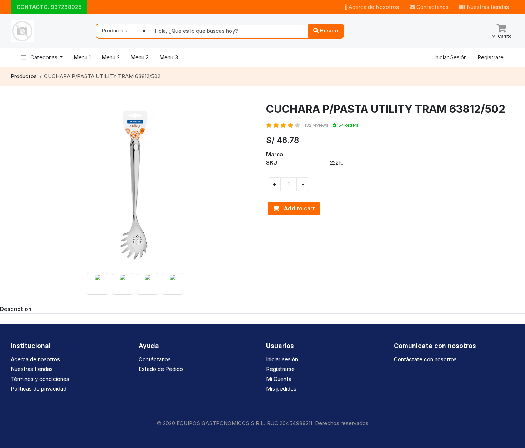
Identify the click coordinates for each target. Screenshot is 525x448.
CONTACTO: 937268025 (49, 7)
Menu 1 (82, 57)
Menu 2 (110, 57)
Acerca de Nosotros (373, 7)
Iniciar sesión (282, 359)
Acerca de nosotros (35, 359)
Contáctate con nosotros (425, 359)
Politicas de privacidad (38, 388)
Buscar (329, 30)
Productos (24, 76)
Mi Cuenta (278, 379)
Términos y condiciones (40, 379)
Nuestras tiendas (487, 7)
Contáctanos (432, 7)
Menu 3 (168, 57)
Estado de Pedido (161, 369)
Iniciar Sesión (450, 57)
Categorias (44, 57)
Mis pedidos (281, 388)
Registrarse (280, 369)
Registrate (491, 57)
